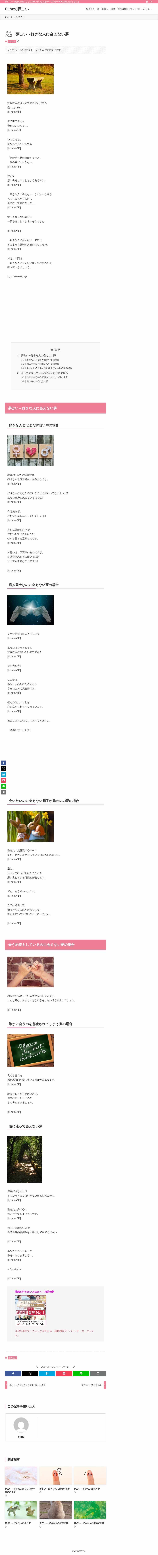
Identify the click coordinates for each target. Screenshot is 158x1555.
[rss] (147, 1)
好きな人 (11, 41)
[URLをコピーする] (98, 1373)
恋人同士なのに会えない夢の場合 (43, 364)
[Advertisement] (33, 309)
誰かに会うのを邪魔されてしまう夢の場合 (47, 377)
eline (21, 1436)
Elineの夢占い (17, 9)
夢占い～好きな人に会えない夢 (38, 355)
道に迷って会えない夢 (37, 381)
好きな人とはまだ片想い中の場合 (43, 360)
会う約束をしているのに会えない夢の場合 (44, 373)
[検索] (151, 1)
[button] (13, 1373)
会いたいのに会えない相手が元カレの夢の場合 (49, 368)
